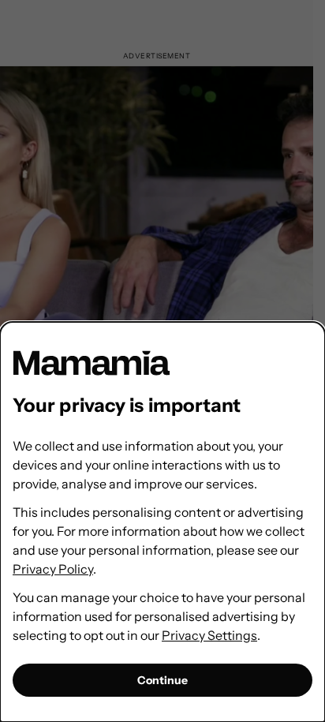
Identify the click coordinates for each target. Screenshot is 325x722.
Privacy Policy (53, 569)
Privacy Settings (209, 635)
